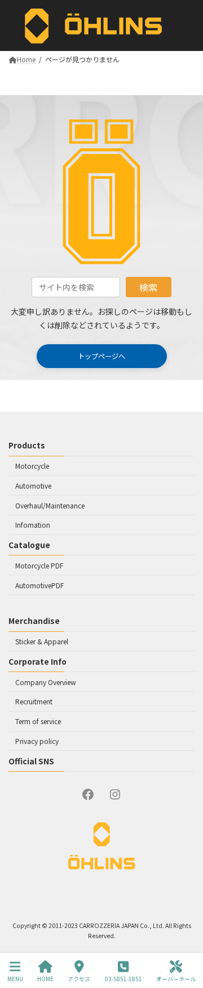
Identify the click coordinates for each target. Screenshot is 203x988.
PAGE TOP (179, 930)
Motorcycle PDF (39, 565)
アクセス (79, 978)
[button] (102, 356)
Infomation (32, 525)
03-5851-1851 (123, 978)
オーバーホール (176, 978)
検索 (148, 287)
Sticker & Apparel (41, 641)
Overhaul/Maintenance (50, 505)
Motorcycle (32, 466)
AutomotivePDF (39, 585)
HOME (45, 978)
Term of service (38, 721)
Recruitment (33, 702)
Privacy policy (37, 741)
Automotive (33, 485)
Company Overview (45, 682)
